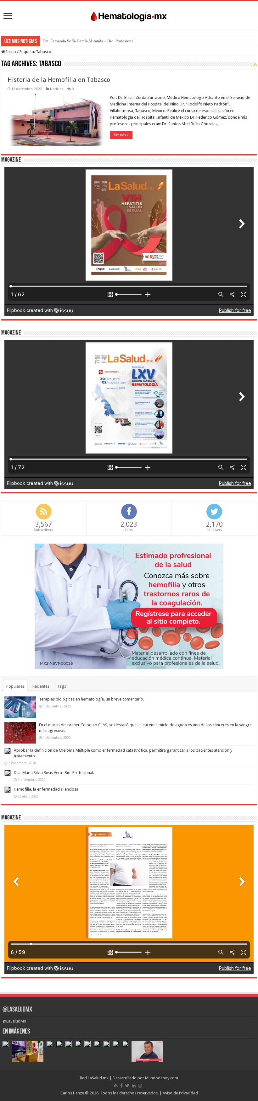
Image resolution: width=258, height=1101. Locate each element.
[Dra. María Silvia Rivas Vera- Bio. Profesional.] (7, 773)
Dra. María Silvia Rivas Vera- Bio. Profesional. (54, 772)
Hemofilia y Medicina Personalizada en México (83, 41)
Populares (15, 686)
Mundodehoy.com (161, 1078)
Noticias (56, 89)
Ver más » (121, 135)
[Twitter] (127, 1085)
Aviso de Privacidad (180, 1093)
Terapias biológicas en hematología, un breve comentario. (91, 699)
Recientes (40, 686)
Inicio (10, 51)
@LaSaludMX (17, 1009)
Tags (61, 686)
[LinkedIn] (133, 1085)
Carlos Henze (72, 1093)
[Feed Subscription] (255, 64)
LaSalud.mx (98, 1078)
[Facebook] (121, 1085)
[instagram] (140, 1085)
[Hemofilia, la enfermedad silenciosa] (7, 790)
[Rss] (116, 1085)
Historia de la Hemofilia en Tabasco (59, 79)
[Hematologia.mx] (129, 14)
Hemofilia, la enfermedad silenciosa (46, 789)
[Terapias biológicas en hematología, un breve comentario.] (20, 707)
